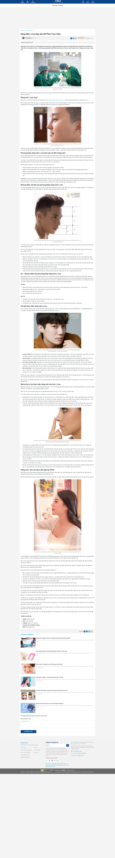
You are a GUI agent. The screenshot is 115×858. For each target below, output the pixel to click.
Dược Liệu (54, 5)
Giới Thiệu (23, 747)
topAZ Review (60, 765)
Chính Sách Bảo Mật (25, 752)
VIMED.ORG (24, 743)
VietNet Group (80, 755)
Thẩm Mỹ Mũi (30, 30)
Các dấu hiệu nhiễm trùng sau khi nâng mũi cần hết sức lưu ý (52, 690)
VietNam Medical (58, 1)
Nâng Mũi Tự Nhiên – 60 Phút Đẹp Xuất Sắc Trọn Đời (49, 677)
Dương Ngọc (28, 38)
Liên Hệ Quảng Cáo (25, 757)
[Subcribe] (67, 745)
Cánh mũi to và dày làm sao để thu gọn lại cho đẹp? (49, 664)
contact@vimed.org (77, 751)
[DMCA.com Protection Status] (45, 770)
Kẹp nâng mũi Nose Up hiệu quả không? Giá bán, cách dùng (51, 651)
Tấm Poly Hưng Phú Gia (57, 763)
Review (35, 747)
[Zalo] (87, 631)
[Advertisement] (57, 18)
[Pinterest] (76, 38)
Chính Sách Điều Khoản (26, 750)
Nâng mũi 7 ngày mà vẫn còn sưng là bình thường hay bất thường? (53, 638)
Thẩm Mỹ (60, 5)
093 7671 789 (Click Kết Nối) (79, 753)
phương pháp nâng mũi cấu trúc (56, 100)
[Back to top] (1, 139)
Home (23, 30)
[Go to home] (1, 130)
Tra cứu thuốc (37, 750)
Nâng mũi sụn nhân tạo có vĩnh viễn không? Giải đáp (49, 703)
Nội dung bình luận (26, 718)
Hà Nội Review (51, 766)
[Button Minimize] (93, 42)
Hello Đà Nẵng (53, 765)
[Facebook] (71, 38)
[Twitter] (74, 38)
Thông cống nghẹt (25, 754)
